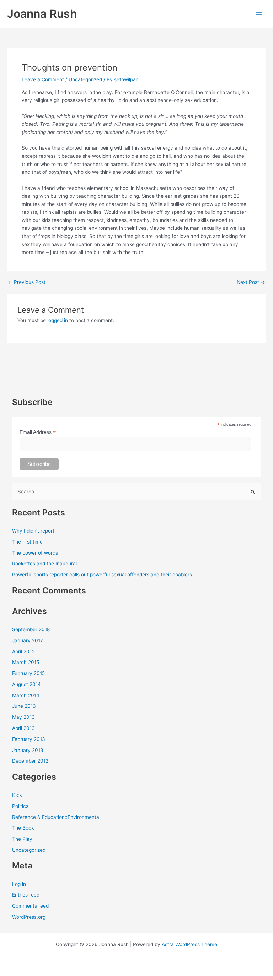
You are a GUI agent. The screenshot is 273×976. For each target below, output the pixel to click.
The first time (27, 542)
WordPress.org (29, 917)
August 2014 (26, 684)
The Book (23, 828)
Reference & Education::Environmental (56, 817)
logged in (57, 320)
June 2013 (24, 706)
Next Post (251, 282)
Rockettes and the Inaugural (44, 563)
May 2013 (23, 717)
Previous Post (27, 282)
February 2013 (28, 739)
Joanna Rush (42, 14)
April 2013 (23, 728)
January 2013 (27, 750)
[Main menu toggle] (259, 14)
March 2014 (25, 695)
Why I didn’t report (33, 531)
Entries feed (25, 895)
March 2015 (25, 662)
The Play (22, 839)
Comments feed (30, 906)
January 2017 (27, 640)
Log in (19, 884)
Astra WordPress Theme (189, 944)
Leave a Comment (43, 79)
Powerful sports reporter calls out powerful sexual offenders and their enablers (102, 574)
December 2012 (30, 761)
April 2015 (23, 651)
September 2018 (31, 629)
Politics (20, 806)
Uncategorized (85, 79)
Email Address (38, 432)
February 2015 (28, 673)
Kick (17, 795)
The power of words (35, 553)
